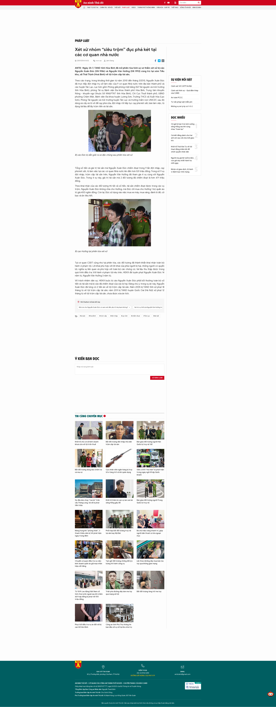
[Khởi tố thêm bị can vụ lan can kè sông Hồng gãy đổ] (119, 488)
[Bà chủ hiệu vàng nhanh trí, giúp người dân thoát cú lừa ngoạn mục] (150, 519)
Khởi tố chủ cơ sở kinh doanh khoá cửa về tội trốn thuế (87, 443)
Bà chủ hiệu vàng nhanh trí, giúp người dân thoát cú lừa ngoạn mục (150, 533)
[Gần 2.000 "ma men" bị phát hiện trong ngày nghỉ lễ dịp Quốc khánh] (150, 458)
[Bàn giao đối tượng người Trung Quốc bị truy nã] (150, 488)
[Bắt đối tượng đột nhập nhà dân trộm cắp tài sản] (119, 430)
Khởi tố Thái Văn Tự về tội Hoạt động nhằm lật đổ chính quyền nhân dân (181, 149)
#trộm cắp (103, 316)
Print (163, 60)
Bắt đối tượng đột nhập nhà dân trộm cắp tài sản (119, 443)
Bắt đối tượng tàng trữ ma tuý (149, 591)
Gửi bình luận (157, 378)
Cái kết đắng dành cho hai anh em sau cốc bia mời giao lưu (182, 138)
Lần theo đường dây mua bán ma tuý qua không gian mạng (150, 562)
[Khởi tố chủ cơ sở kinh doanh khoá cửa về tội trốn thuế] (89, 430)
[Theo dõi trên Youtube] (168, 2)
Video (134, 7)
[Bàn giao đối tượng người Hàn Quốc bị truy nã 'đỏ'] (150, 430)
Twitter (159, 60)
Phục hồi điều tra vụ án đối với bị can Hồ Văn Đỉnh (88, 626)
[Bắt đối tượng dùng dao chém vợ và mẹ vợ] (89, 458)
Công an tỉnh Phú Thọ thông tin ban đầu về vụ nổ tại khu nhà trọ (119, 626)
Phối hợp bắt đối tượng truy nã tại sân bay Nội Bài (118, 532)
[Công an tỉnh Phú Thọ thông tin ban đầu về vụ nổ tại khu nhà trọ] (119, 613)
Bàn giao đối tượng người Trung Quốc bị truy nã (149, 501)
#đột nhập (114, 316)
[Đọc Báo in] (176, 3)
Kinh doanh (197, 7)
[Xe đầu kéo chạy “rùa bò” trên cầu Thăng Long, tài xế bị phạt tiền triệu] (89, 488)
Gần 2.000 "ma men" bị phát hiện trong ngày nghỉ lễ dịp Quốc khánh (150, 472)
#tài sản (82, 316)
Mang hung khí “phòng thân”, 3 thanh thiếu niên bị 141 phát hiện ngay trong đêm (88, 533)
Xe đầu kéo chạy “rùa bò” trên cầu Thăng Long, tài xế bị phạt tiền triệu (87, 502)
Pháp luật (126, 7)
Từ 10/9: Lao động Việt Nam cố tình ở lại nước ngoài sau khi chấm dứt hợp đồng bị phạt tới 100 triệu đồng (89, 595)
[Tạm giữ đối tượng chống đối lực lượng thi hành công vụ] (119, 549)
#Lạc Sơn (124, 316)
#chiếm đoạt (135, 316)
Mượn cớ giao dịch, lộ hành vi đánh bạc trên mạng (182, 170)
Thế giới (117, 7)
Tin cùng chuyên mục (89, 415)
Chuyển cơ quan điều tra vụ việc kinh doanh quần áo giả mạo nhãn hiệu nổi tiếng (88, 563)
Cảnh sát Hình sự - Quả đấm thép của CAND (184, 92)
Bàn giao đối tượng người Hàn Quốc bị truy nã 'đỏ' (149, 443)
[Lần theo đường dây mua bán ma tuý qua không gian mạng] (150, 549)
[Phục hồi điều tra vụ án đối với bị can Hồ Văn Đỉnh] (89, 613)
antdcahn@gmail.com (182, 674)
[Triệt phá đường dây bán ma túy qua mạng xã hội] (119, 580)
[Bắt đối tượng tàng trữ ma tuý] (150, 580)
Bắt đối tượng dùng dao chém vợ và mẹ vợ (88, 471)
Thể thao (174, 7)
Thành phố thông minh (146, 7)
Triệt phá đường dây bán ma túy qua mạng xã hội (119, 592)
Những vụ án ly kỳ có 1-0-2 (182, 106)
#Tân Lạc (146, 316)
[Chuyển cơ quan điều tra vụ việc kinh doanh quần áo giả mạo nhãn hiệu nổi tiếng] (89, 549)
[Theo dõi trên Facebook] (165, 2)
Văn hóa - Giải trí (163, 7)
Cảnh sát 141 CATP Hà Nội (181, 86)
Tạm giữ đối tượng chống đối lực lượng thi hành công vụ (119, 562)
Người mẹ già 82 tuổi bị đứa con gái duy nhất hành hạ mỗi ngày (182, 160)
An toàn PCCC (177, 98)
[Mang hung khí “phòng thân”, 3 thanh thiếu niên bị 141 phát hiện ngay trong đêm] (89, 519)
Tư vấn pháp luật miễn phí (181, 102)
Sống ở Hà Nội (185, 7)
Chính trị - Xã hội (106, 7)
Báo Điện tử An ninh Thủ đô (78, 4)
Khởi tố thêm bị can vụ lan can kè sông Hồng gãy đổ (119, 501)
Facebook (155, 60)
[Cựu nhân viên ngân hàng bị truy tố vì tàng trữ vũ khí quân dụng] (119, 458)
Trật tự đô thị (92, 7)
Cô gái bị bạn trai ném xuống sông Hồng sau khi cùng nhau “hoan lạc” (182, 126)
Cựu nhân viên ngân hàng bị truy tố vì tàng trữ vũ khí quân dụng (119, 471)
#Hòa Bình (92, 316)
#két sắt (156, 316)
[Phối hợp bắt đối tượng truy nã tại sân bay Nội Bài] (119, 519)
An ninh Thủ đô (93, 2)
